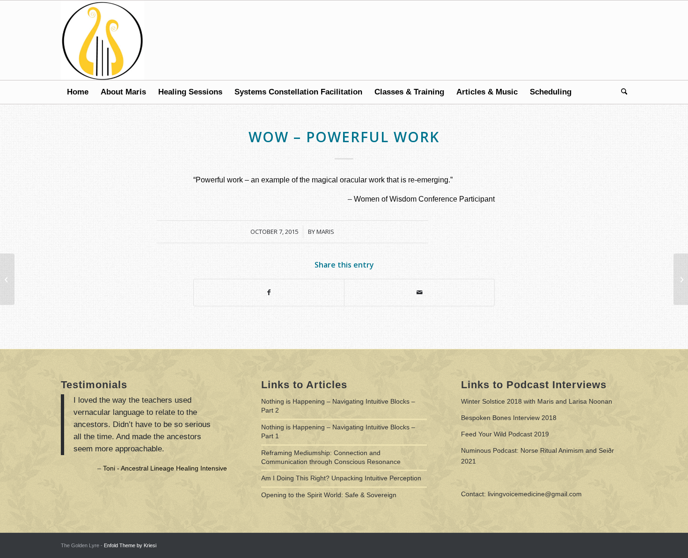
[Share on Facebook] (269, 292)
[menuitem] (78, 92)
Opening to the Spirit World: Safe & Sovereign (328, 495)
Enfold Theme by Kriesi (130, 545)
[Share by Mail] (419, 292)
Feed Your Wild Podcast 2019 (505, 434)
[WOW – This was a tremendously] (7, 279)
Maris (325, 231)
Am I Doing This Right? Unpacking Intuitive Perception (341, 478)
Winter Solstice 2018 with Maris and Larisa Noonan (536, 401)
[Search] (621, 92)
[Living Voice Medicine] (102, 40)
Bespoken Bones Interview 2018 (508, 417)
